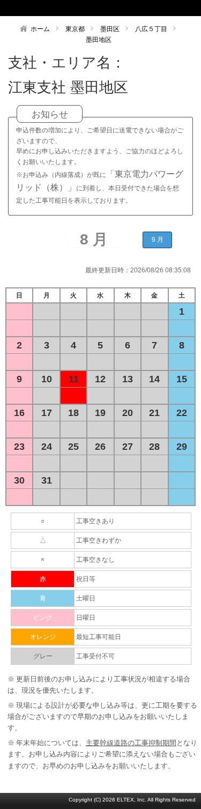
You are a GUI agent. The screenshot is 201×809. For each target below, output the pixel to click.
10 (46, 379)
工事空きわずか (98, 540)
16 (19, 412)
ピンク (43, 617)
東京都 (75, 29)
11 (74, 379)
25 (73, 446)
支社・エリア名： (66, 63)
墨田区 (110, 29)
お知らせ (50, 114)
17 (46, 412)
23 (19, 446)
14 (154, 379)
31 (46, 480)
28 (154, 446)
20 (127, 412)
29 (181, 446)
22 (181, 412)
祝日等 (85, 579)
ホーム (40, 29)
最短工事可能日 (98, 637)
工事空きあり (95, 521)
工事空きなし (95, 559)
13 (127, 379)
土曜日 (85, 598)
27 (127, 446)
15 (181, 379)
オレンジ (43, 637)
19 (100, 412)
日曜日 (85, 617)
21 (154, 412)
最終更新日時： (107, 270)
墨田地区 (98, 39)
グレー (43, 656)
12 (100, 379)
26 (100, 446)
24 (46, 446)
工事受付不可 (95, 656)
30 (19, 480)
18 (73, 412)
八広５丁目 (151, 29)
